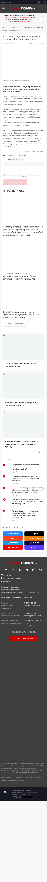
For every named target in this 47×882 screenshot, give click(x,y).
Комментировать (15, 182)
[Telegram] (27, 569)
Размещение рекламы (11, 578)
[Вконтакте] (6, 569)
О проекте (6, 575)
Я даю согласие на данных (25, 717)
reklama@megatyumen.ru (33, 626)
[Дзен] (13, 569)
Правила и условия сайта (10, 590)
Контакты (5, 581)
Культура (14, 27)
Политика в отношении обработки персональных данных (20, 593)
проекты (11, 155)
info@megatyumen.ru (32, 605)
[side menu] (3, 8)
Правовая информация (10, 587)
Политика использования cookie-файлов (16, 597)
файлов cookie (25, 21)
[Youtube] (40, 569)
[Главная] (23, 8)
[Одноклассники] (20, 569)
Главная (3, 27)
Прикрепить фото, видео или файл (23, 701)
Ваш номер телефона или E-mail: (23, 653)
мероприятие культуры (16, 159)
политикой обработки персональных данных (19, 17)
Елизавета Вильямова (37, 152)
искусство (22, 155)
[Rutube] (33, 569)
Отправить (22, 740)
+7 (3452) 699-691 (30, 603)
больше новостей (15, 324)
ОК (43, 18)
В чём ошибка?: (11, 810)
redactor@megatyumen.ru (33, 616)
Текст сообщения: (23, 664)
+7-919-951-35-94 (29, 621)
